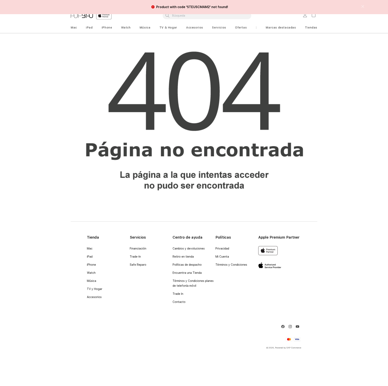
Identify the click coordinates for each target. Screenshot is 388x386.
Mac (74, 27)
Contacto (179, 302)
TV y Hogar (94, 289)
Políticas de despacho (187, 264)
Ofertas (241, 27)
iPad (89, 27)
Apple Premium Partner (278, 237)
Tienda (93, 237)
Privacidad (222, 248)
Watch (126, 27)
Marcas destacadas (281, 27)
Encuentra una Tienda (187, 272)
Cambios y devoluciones (189, 248)
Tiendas (311, 27)
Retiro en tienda (183, 256)
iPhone (107, 27)
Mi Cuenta (222, 256)
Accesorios (194, 27)
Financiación (138, 248)
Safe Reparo (138, 264)
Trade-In (135, 256)
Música (145, 27)
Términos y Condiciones (231, 264)
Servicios (219, 27)
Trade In (178, 293)
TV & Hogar (168, 27)
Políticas (223, 237)
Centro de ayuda (187, 237)
